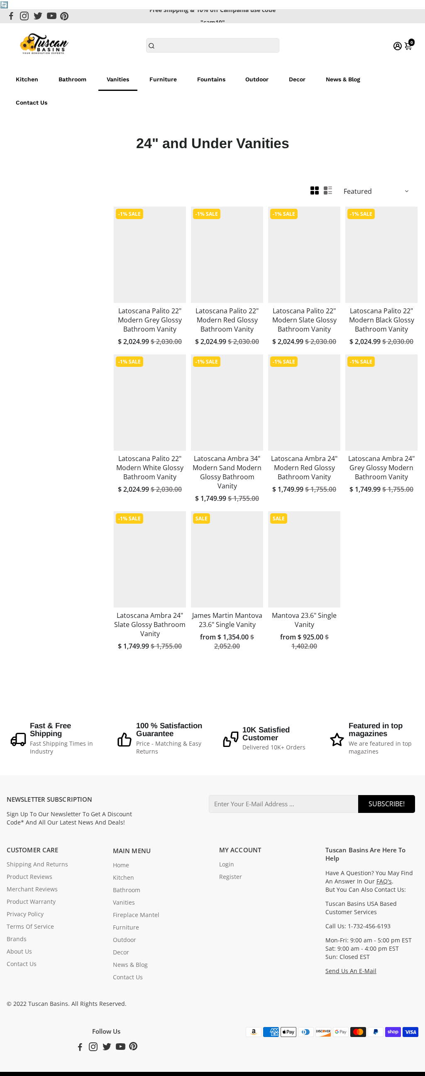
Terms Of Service (30, 926)
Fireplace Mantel (136, 915)
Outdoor (257, 79)
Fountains (211, 79)
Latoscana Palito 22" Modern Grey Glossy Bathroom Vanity (150, 320)
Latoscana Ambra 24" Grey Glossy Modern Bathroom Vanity (381, 467)
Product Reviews (29, 877)
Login (226, 864)
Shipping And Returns (37, 864)
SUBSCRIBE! (387, 803)
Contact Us (31, 102)
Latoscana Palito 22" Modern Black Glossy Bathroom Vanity (381, 320)
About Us (19, 951)
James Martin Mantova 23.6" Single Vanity (227, 620)
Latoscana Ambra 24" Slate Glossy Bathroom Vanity (150, 624)
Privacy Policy (25, 914)
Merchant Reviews (32, 889)
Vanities (118, 79)
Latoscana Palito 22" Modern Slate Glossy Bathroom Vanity (304, 320)
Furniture (163, 79)
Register (230, 877)
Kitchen (27, 79)
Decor (297, 79)
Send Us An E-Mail (350, 971)
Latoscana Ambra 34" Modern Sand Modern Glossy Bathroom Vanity (227, 472)
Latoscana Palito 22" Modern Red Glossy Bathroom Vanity (227, 320)
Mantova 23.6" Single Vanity (304, 620)
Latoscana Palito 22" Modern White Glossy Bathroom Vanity (149, 467)
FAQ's (384, 881)
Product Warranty (31, 901)
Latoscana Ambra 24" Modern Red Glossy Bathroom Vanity (304, 467)
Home (121, 865)
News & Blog (343, 79)
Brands (17, 939)
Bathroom (72, 79)
